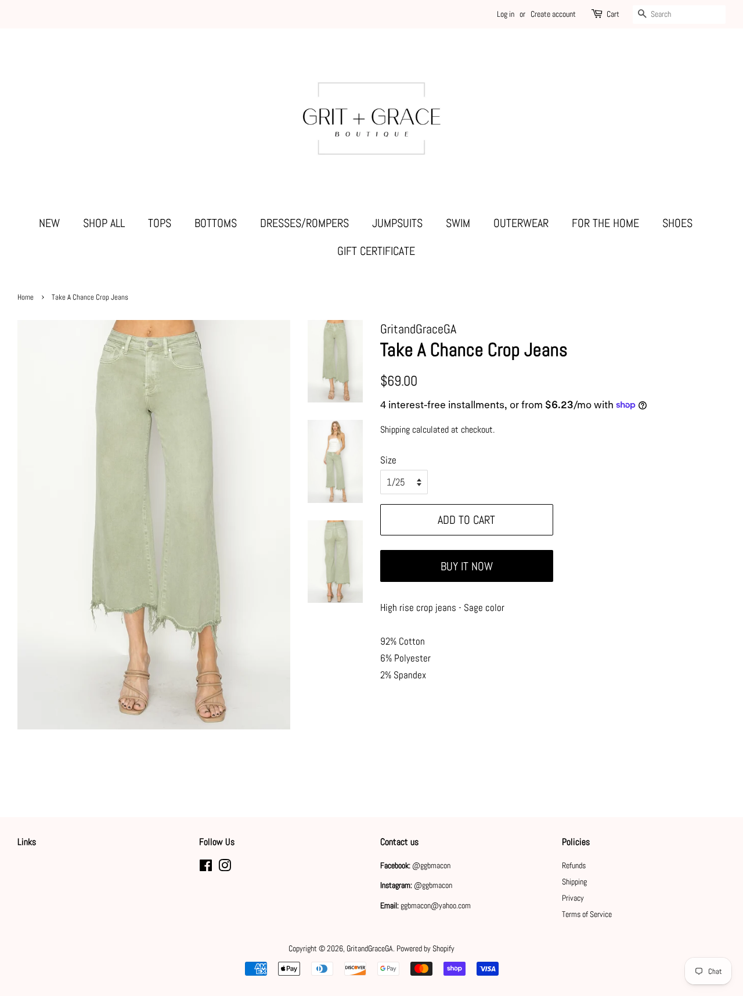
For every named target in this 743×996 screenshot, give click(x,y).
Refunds (574, 865)
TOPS (159, 223)
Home (25, 297)
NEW (49, 223)
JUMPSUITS (397, 223)
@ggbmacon (431, 865)
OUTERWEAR (521, 223)
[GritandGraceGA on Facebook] (205, 867)
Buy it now (467, 566)
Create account (553, 14)
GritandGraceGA (370, 948)
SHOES (677, 223)
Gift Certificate (376, 250)
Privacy (573, 898)
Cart (613, 14)
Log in (505, 14)
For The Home (605, 223)
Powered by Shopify (425, 948)
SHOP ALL (104, 223)
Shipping (395, 429)
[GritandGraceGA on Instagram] (224, 867)
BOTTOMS (215, 223)
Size (388, 460)
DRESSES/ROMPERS (304, 223)
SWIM (458, 223)
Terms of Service (587, 914)
